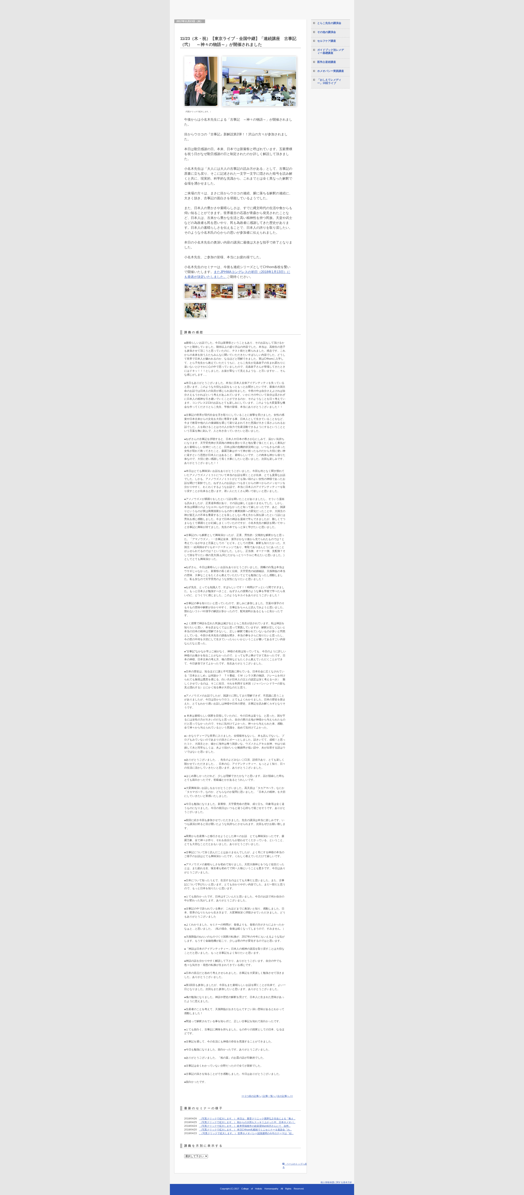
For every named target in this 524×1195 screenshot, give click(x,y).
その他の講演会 (326, 32)
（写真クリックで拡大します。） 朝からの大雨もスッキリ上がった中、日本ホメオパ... (247, 1122)
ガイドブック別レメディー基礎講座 (330, 51)
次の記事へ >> (285, 1096)
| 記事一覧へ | (269, 1096)
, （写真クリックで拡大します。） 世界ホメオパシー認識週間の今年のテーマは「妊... (246, 1133)
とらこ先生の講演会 (329, 23)
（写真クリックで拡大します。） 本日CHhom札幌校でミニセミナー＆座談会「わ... (245, 1129)
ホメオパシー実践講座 (330, 70)
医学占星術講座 (326, 61)
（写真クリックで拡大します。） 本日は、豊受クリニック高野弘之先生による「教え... (247, 1118)
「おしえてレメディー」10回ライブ (329, 81)
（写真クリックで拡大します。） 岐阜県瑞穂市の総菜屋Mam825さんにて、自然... (244, 1126)
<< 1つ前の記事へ (251, 1096)
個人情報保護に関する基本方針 (336, 1182)
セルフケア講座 (326, 40)
